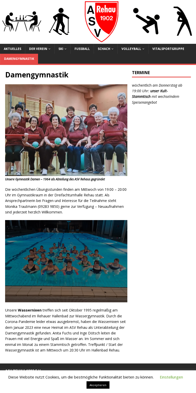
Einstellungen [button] (171, 377)
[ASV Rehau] (98, 40)
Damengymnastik (19, 59)
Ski (60, 49)
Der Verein (38, 49)
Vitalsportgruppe (168, 49)
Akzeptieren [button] (98, 385)
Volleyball (131, 49)
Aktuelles (12, 49)
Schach (104, 49)
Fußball (82, 49)
